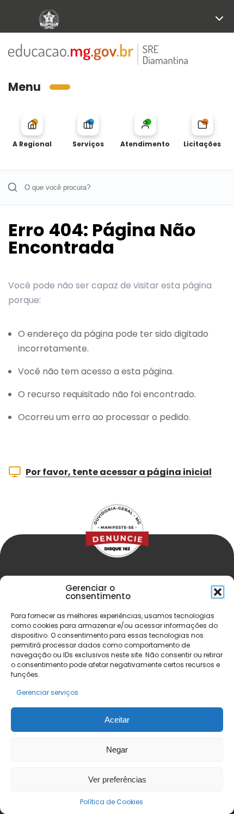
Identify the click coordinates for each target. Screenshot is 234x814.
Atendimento (145, 144)
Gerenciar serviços (47, 692)
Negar (117, 749)
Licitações (202, 144)
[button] (217, 592)
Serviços (88, 144)
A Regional (32, 144)
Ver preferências (117, 779)
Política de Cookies (111, 801)
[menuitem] (32, 131)
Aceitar (117, 719)
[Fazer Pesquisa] (12, 187)
